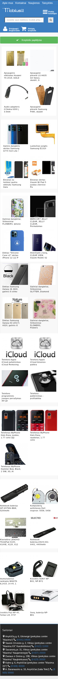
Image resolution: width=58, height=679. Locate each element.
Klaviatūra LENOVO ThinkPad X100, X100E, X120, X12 (9, 541)
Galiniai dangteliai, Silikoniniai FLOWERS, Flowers (39, 324)
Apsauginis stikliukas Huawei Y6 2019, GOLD (12, 75)
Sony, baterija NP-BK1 (39, 614)
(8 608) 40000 (18, 666)
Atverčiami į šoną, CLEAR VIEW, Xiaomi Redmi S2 (39, 255)
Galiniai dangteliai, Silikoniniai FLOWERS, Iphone (11, 221)
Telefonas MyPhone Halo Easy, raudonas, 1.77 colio (39, 436)
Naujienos (34, 3)
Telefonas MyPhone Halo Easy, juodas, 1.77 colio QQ (10, 435)
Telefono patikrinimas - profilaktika (37, 395)
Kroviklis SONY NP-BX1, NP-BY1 (39, 580)
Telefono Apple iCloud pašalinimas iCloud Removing (11, 362)
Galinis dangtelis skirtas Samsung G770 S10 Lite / (11, 148)
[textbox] (24, 19)
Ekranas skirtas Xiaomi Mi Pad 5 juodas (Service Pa (38, 183)
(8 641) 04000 (23, 639)
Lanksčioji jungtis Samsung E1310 (38, 147)
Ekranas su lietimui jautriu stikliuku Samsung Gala (12, 183)
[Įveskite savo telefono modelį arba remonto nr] (50, 20)
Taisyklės (47, 3)
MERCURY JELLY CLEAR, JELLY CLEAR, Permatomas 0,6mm (39, 222)
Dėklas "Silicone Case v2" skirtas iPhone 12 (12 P (10, 255)
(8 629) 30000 (38, 659)
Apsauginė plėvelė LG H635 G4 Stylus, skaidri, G (38, 76)
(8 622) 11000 (41, 646)
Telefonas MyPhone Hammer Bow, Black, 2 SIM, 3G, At (11, 468)
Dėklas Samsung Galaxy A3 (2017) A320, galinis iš (10, 322)
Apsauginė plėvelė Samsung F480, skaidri (38, 109)
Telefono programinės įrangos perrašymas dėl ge (11, 397)
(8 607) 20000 (38, 652)
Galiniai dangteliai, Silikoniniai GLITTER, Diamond (39, 289)
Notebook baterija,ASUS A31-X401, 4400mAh (39, 541)
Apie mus (7, 3)
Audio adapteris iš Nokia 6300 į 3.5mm (12, 109)
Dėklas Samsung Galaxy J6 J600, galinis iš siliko (10, 289)
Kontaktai (20, 3)
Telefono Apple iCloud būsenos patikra (38, 362)
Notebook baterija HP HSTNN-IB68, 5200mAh (9, 508)
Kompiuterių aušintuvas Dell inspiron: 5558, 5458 (40, 508)
